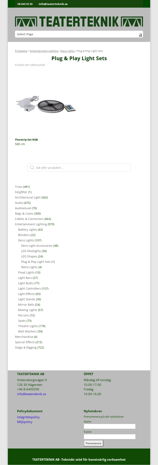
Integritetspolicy (28, 417)
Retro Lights (29, 267)
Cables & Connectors (29, 219)
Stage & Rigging (26, 347)
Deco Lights (67, 51)
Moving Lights (27, 310)
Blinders (24, 235)
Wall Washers (27, 331)
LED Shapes (29, 256)
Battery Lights (27, 229)
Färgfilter (21, 192)
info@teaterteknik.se (31, 394)
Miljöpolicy (25, 422)
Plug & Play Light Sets (36, 262)
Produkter (21, 51)
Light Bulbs (26, 283)
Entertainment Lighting (44, 51)
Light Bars (25, 278)
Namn (87, 421)
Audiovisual (23, 208)
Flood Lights (26, 272)
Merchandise (24, 337)
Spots (22, 321)
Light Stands (26, 299)
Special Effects (25, 342)
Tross (18, 187)
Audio (19, 203)
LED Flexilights (31, 251)
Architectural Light (28, 197)
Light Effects (26, 294)
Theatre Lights (28, 326)
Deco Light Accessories (36, 246)
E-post (88, 431)
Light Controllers (29, 288)
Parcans (23, 315)
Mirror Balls (26, 304)
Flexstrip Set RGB (26, 139)
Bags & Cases (24, 213)
